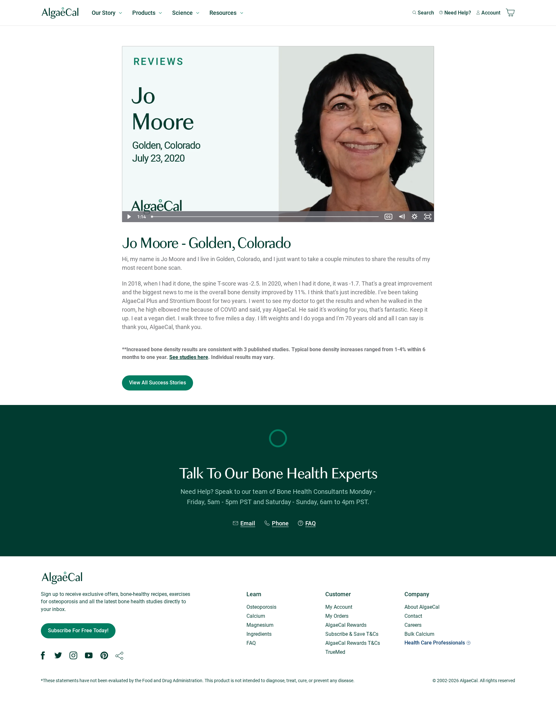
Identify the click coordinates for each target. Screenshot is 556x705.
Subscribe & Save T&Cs (351, 633)
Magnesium (259, 624)
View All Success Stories (157, 383)
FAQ (310, 523)
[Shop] (510, 13)
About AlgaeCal (422, 606)
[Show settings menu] (414, 216)
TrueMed (335, 651)
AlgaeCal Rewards (345, 624)
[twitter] (58, 656)
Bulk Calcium (419, 633)
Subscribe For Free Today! (78, 630)
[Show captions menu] (388, 216)
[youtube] (89, 656)
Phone (280, 523)
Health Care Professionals (434, 643)
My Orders (336, 615)
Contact (413, 615)
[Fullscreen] (427, 216)
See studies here (188, 356)
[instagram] (73, 656)
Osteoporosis (261, 606)
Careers (413, 624)
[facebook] (43, 656)
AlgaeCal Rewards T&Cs (352, 642)
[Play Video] (128, 216)
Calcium (255, 615)
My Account (338, 606)
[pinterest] (104, 656)
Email (247, 523)
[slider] (265, 216)
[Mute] (401, 216)
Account (490, 13)
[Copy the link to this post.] (119, 656)
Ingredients (259, 633)
